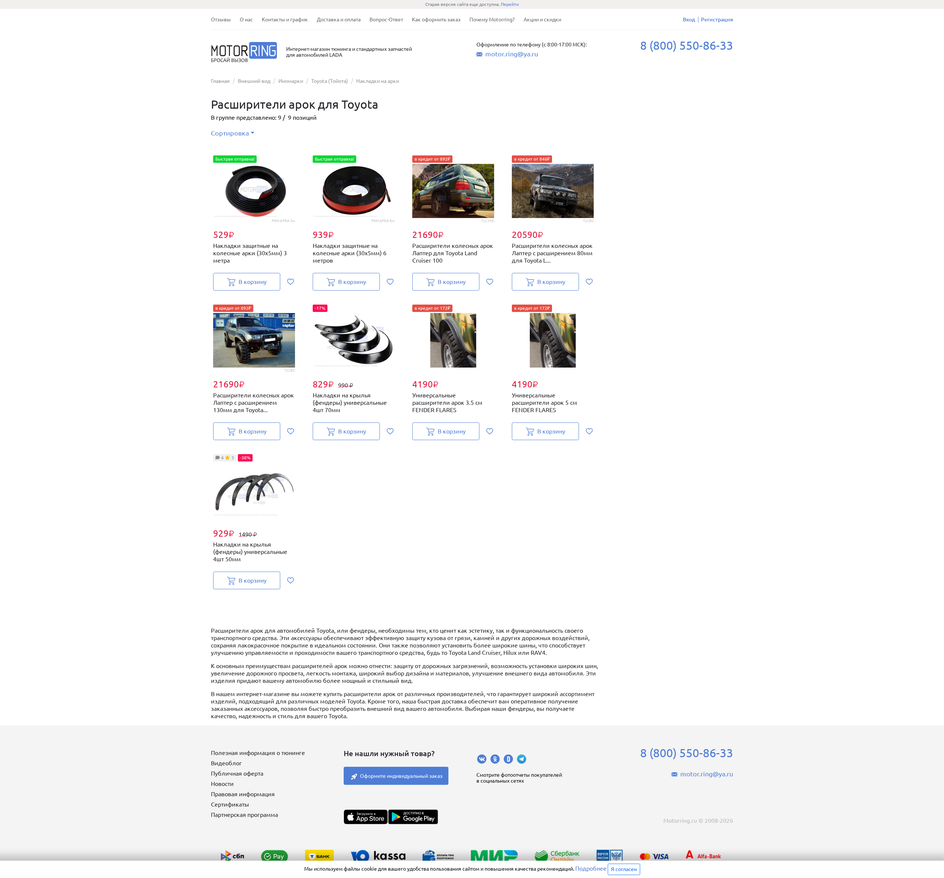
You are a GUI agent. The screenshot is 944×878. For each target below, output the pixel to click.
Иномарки (290, 81)
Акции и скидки (542, 19)
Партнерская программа (244, 814)
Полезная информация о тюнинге (258, 752)
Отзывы (221, 19)
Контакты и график (285, 19)
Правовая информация (243, 794)
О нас (246, 19)
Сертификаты (230, 804)
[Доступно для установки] (413, 816)
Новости (222, 783)
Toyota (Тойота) (329, 81)
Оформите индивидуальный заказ (401, 776)
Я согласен (624, 869)
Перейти (510, 4)
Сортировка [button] (230, 133)
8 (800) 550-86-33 (686, 45)
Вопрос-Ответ (386, 19)
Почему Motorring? (492, 19)
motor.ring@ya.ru (511, 53)
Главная (220, 81)
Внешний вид (254, 81)
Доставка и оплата (339, 19)
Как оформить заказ (436, 19)
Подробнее (591, 868)
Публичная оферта (237, 773)
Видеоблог (226, 763)
